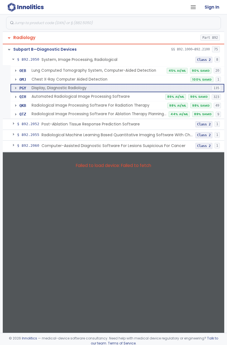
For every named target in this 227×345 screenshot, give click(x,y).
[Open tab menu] (193, 7)
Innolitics (29, 338)
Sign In (212, 7)
